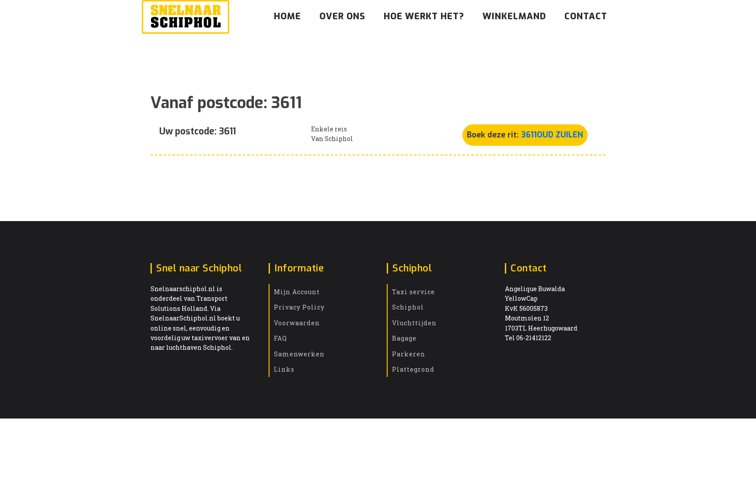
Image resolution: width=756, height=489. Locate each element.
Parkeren (408, 354)
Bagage (404, 338)
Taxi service (413, 292)
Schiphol (408, 307)
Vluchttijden (414, 323)
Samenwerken (299, 354)
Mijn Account (297, 292)
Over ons (342, 16)
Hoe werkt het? (424, 16)
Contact (585, 16)
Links (284, 369)
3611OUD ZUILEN (552, 135)
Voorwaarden (297, 323)
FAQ (280, 338)
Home (287, 16)
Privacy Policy (299, 307)
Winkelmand (514, 16)
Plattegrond (413, 369)
